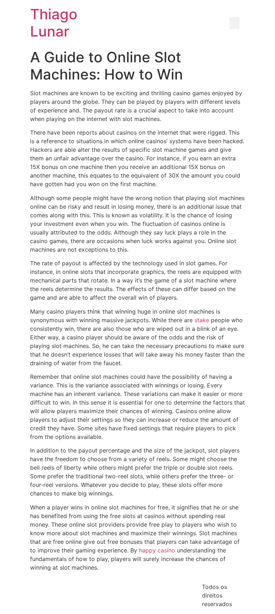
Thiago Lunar (53, 22)
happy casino (157, 550)
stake (201, 320)
